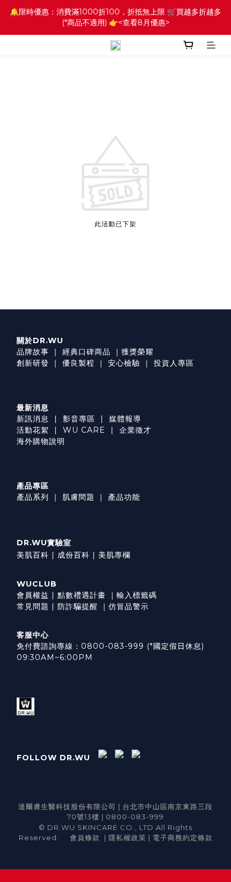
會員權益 (33, 595)
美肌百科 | (36, 555)
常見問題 (33, 606)
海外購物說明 (41, 441)
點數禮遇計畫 (81, 595)
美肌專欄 (114, 555)
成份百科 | (76, 555)
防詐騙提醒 (77, 606)
